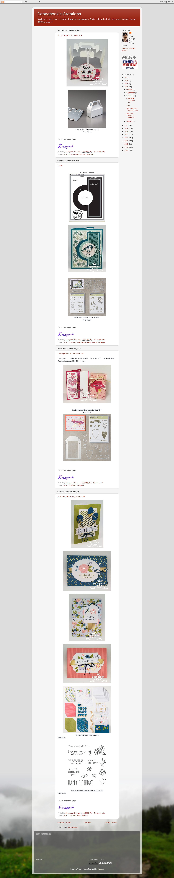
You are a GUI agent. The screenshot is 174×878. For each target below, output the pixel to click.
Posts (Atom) (72, 827)
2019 (127, 84)
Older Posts (111, 822)
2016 (127, 128)
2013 (127, 138)
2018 (127, 87)
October (129, 90)
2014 (127, 135)
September (130, 93)
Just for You (80, 154)
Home (88, 822)
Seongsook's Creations (59, 13)
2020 (127, 80)
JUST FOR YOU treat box (70, 35)
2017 (127, 125)
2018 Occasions (69, 154)
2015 (127, 131)
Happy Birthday (82, 815)
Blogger (100, 869)
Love (60, 165)
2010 (127, 147)
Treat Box (90, 154)
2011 (127, 144)
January (129, 121)
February (130, 96)
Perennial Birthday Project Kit (71, 496)
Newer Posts (63, 822)
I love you (80, 485)
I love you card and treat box (71, 353)
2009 (127, 150)
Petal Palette (86, 342)
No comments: (100, 152)
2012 (127, 141)
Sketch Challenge (98, 342)
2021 (127, 77)
